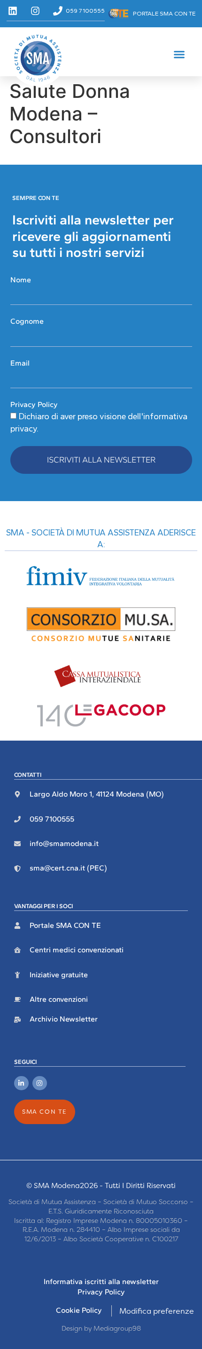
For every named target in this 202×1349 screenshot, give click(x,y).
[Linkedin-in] (21, 1083)
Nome (20, 279)
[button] (179, 54)
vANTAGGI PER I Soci (43, 906)
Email (20, 363)
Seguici (25, 1061)
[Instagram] (39, 1083)
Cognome (27, 321)
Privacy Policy (34, 404)
